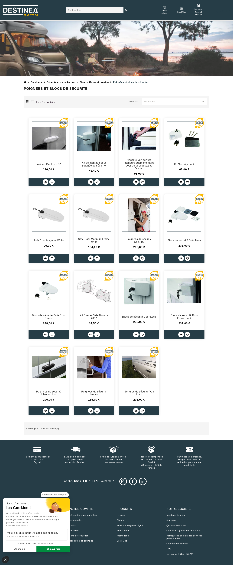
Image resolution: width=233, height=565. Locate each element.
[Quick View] (45, 182)
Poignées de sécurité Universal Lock (48, 393)
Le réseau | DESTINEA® (179, 554)
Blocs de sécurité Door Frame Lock (184, 317)
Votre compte (81, 508)
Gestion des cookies (177, 543)
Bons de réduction (79, 535)
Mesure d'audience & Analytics (24, 536)
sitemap (120, 520)
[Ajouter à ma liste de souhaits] (52, 182)
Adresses (74, 530)
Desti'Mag (121, 540)
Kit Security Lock (184, 164)
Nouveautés (122, 530)
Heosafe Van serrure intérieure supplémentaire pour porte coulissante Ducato (139, 164)
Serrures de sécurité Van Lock (139, 393)
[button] (5, 559)
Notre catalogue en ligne (129, 525)
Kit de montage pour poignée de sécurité (94, 164)
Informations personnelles (83, 515)
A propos (171, 520)
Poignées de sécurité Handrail (94, 393)
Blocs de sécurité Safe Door (184, 240)
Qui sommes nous (176, 525)
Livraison (121, 515)
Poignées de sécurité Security (139, 240)
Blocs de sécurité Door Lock (139, 316)
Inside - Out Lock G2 (49, 164)
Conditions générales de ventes (183, 530)
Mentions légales (175, 515)
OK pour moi (53, 549)
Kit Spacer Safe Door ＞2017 (94, 317)
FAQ (168, 548)
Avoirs (72, 525)
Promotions (122, 535)
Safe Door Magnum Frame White (94, 240)
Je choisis (19, 549)
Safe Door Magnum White (48, 240)
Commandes (76, 520)
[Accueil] (25, 82)
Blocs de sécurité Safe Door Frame (49, 317)
